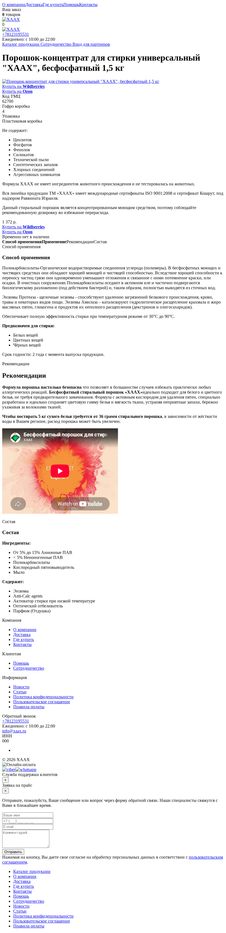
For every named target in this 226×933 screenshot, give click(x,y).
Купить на (23, 86)
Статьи (19, 691)
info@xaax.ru (14, 731)
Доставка (34, 4)
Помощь (71, 4)
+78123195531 (15, 34)
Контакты (88, 4)
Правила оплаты (28, 706)
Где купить (53, 4)
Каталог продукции (21, 44)
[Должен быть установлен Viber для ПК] (8, 769)
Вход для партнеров (91, 44)
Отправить (13, 852)
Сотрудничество (56, 44)
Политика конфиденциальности (43, 696)
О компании (13, 4)
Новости (21, 687)
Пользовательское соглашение (41, 701)
